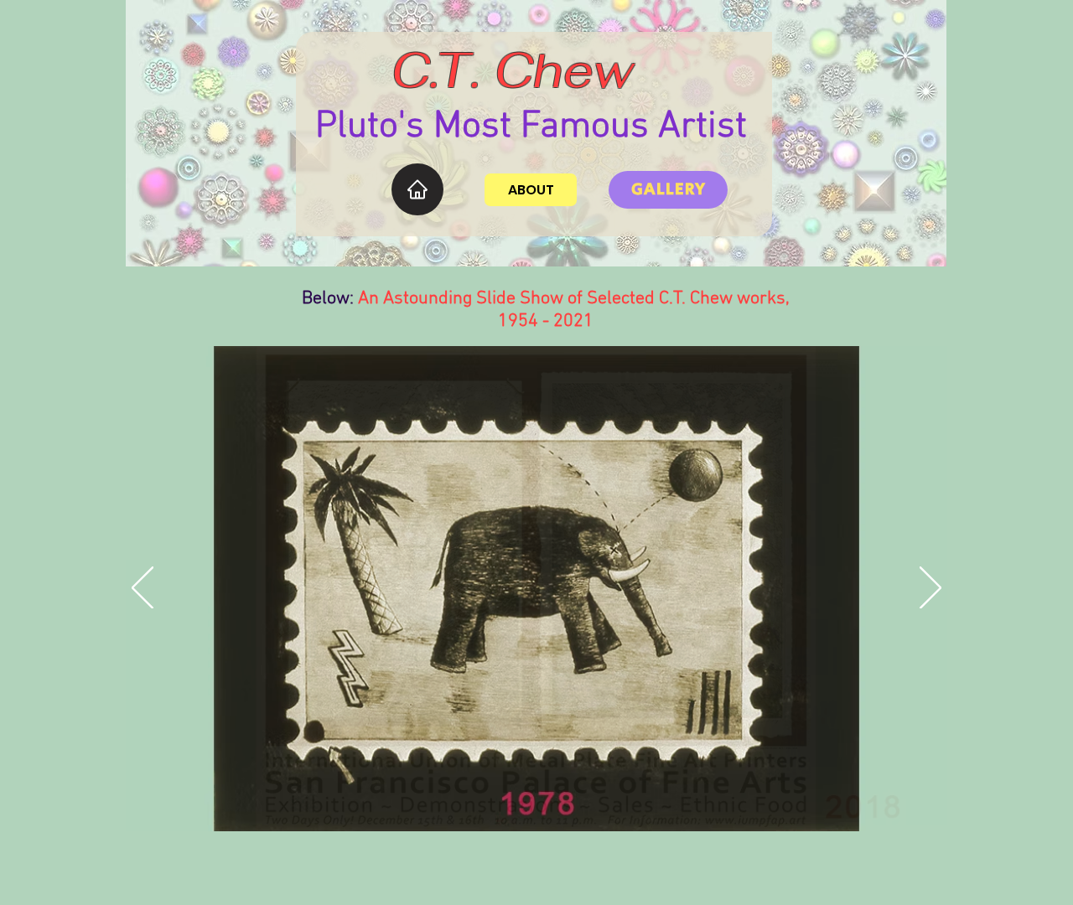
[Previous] (142, 589)
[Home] (417, 189)
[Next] (930, 589)
